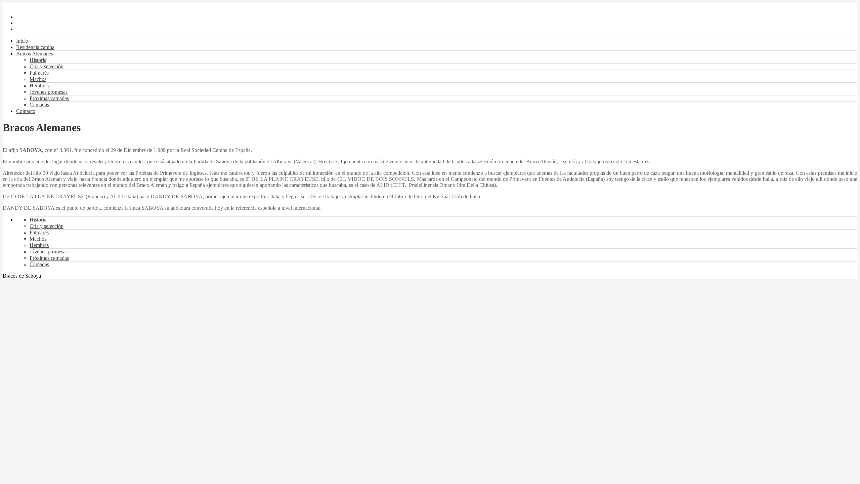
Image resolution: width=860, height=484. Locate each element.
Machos (38, 79)
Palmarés (39, 73)
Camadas (39, 105)
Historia (38, 60)
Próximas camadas (49, 98)
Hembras (39, 85)
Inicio (22, 41)
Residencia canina (35, 47)
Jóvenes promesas (49, 92)
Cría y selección (46, 66)
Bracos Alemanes (34, 53)
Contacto (25, 111)
